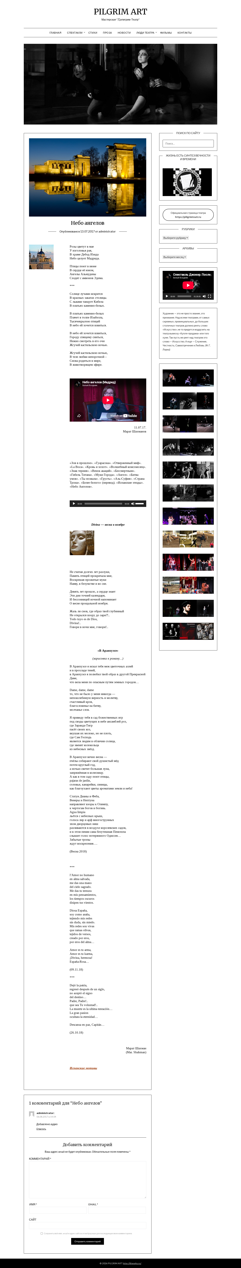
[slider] (140, 503)
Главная (55, 32)
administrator (107, 231)
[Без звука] (132, 503)
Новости (124, 32)
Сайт (32, 1219)
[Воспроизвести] (74, 503)
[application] (108, 503)
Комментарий (40, 1158)
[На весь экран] (209, 296)
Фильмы (166, 32)
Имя (33, 1204)
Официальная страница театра (188, 214)
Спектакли (75, 32)
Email (93, 1204)
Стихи (92, 32)
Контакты (185, 32)
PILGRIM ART (120, 12)
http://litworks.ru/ (132, 1263)
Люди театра (145, 32)
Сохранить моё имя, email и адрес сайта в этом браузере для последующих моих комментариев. (88, 1233)
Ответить (41, 1128)
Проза (107, 32)
